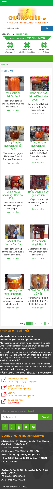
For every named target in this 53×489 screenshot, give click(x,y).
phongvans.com (25, 336)
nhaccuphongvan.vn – (10, 339)
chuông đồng (21, 34)
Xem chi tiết (13, 110)
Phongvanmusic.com (30, 339)
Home (2, 65)
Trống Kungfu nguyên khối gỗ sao (12, 145)
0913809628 (35, 38)
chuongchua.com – (9, 336)
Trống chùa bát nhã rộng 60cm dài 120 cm (12, 195)
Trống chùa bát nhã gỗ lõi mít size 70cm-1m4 (38, 96)
